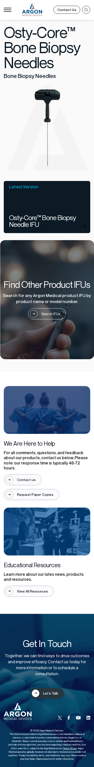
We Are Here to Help (29, 443)
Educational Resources (32, 565)
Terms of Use (70, 748)
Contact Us (66, 10)
